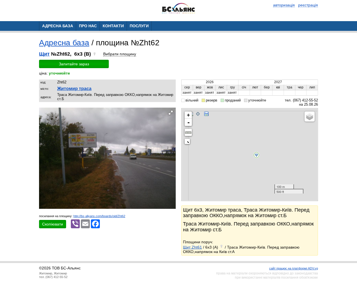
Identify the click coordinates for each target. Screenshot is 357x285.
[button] (170, 112)
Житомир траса (74, 88)
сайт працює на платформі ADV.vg (293, 268)
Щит (44, 54)
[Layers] (310, 116)
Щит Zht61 (192, 247)
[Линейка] (188, 132)
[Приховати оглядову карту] (188, 142)
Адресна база (64, 42)
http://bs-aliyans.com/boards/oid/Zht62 (99, 216)
